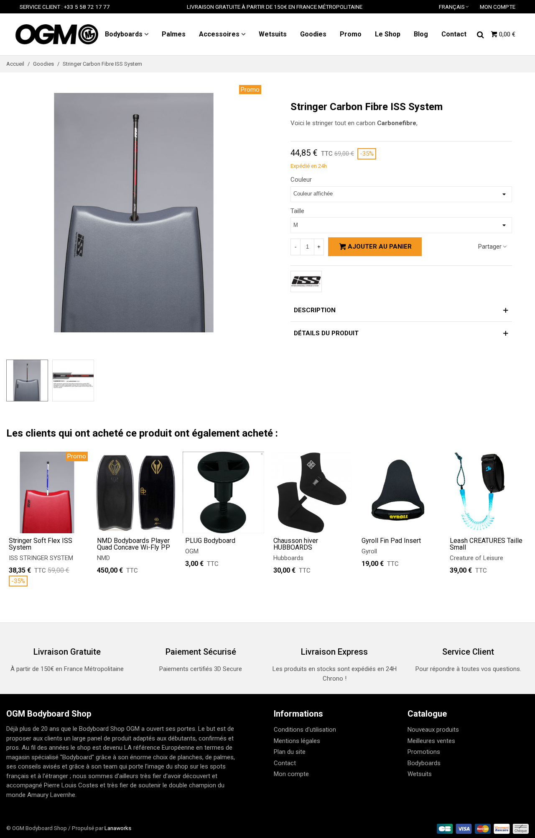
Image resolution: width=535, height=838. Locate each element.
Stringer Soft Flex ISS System (40, 544)
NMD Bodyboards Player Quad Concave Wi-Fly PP (133, 544)
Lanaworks (117, 828)
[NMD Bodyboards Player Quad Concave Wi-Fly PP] (135, 492)
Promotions (424, 752)
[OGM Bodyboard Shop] (56, 34)
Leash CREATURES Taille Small (486, 544)
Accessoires (219, 34)
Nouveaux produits (433, 729)
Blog (421, 34)
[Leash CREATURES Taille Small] (488, 492)
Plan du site (290, 752)
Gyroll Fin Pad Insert (391, 540)
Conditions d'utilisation (305, 729)
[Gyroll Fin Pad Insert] (400, 492)
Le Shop (387, 34)
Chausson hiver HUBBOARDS (295, 544)
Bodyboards (124, 34)
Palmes (174, 34)
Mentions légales (297, 741)
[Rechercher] (480, 34)
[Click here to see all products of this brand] (306, 281)
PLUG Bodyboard (210, 540)
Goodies (313, 34)
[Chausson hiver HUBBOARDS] (311, 492)
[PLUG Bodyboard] (223, 492)
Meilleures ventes (431, 741)
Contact (453, 34)
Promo (351, 34)
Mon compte (291, 774)
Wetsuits (273, 34)
